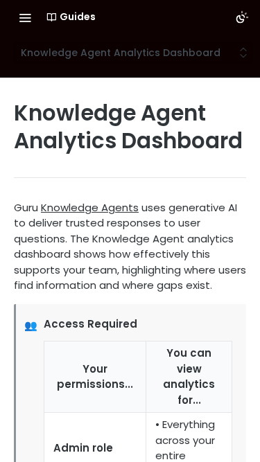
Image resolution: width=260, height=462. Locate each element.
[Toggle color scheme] (242, 17)
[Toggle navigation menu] (25, 17)
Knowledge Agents (90, 207)
